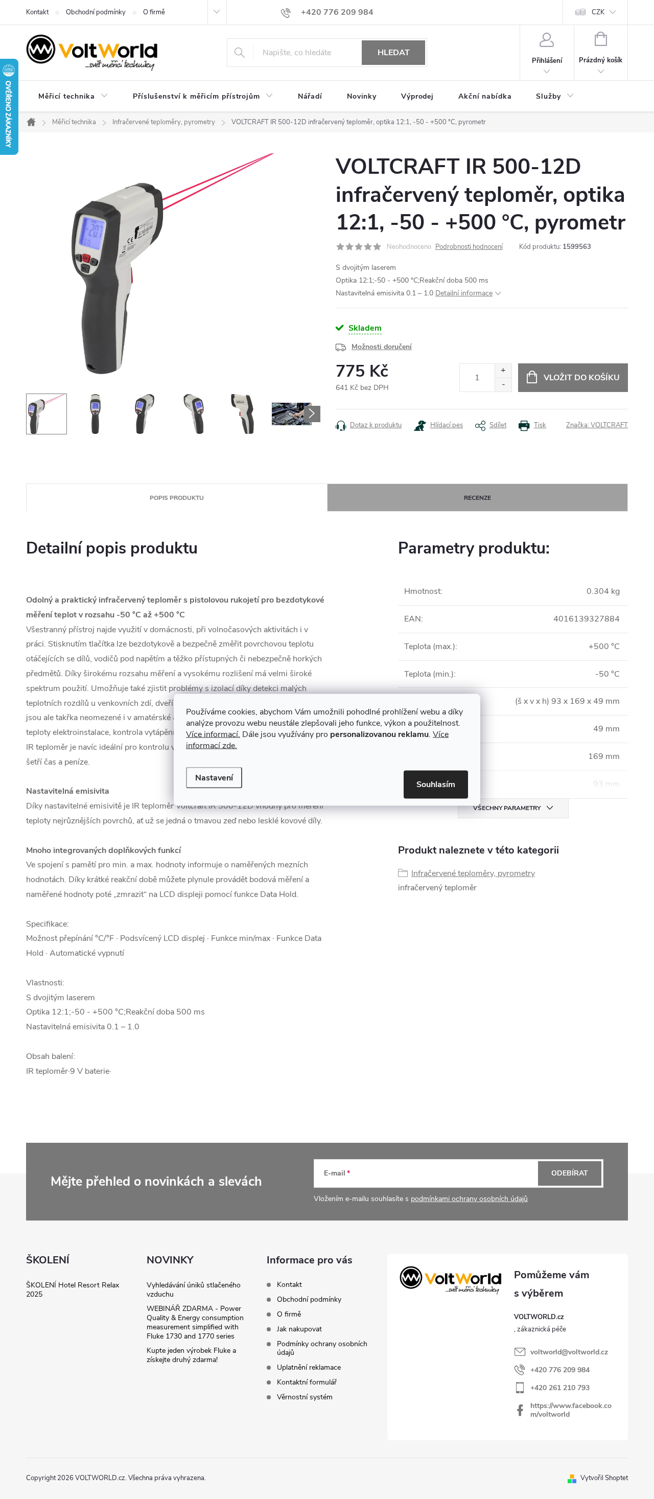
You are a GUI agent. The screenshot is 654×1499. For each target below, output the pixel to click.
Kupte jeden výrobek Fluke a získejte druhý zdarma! (191, 1355)
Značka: (597, 425)
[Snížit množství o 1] (503, 384)
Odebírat (569, 1173)
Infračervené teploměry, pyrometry (473, 873)
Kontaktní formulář (307, 1382)
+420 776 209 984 (560, 1370)
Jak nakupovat (299, 1329)
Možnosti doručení (382, 347)
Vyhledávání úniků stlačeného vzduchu (194, 1289)
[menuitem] (73, 96)
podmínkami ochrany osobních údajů (469, 1199)
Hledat (394, 52)
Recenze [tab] (477, 498)
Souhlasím (435, 784)
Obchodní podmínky (96, 12)
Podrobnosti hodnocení (469, 247)
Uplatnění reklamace (309, 1367)
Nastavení (214, 777)
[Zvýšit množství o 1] (503, 371)
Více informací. (213, 734)
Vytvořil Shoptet (604, 1478)
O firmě (154, 12)
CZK (598, 12)
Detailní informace (464, 293)
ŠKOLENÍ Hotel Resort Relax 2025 (72, 1289)
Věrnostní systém (305, 1397)
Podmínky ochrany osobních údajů (322, 1348)
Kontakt (37, 12)
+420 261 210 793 (560, 1388)
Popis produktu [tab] (177, 498)
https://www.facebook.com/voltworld (571, 1410)
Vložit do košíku (582, 377)
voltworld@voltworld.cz (569, 1352)
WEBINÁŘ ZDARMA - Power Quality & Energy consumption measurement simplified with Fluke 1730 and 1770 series (195, 1322)
